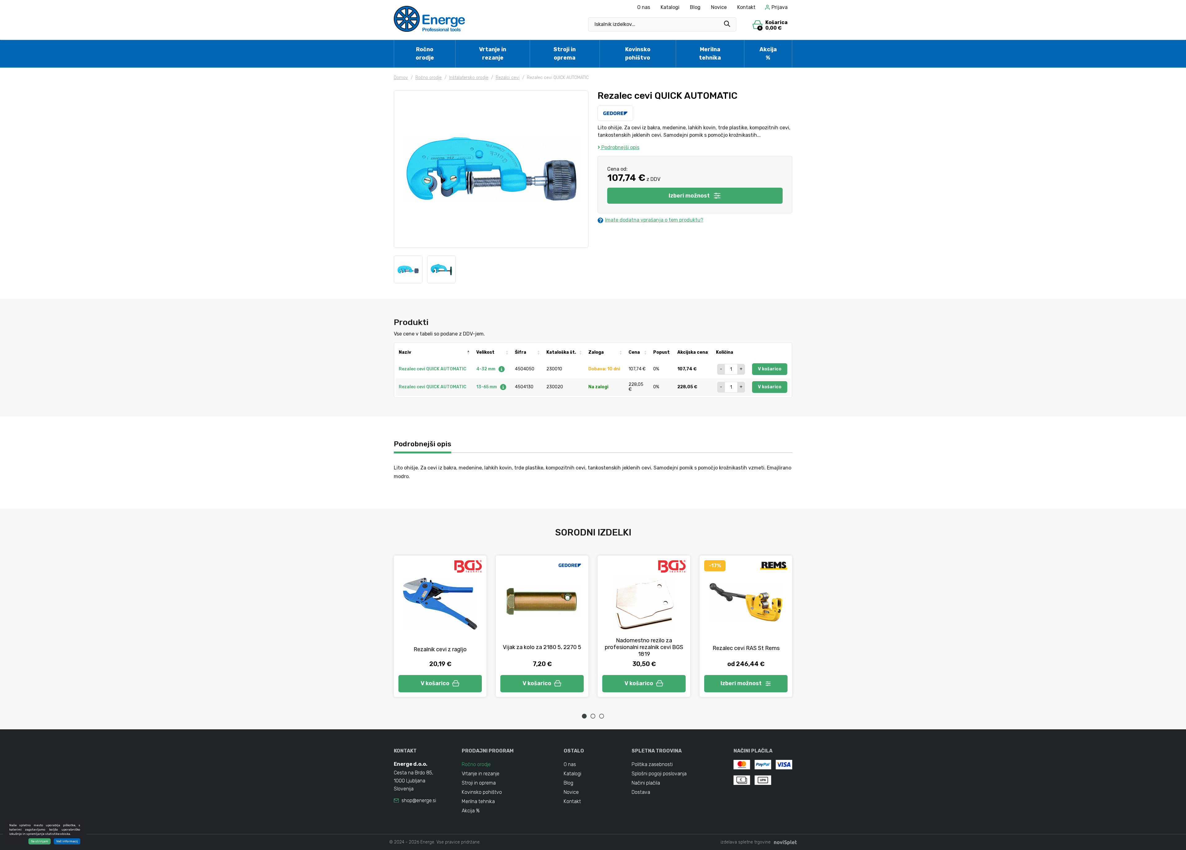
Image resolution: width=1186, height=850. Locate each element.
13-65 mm (487, 387)
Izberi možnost (689, 195)
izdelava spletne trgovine (746, 842)
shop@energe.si (419, 800)
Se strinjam (39, 841)
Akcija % (768, 53)
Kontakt (746, 7)
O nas (643, 7)
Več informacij (67, 841)
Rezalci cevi (507, 77)
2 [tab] (593, 716)
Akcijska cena (692, 352)
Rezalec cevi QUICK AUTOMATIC (432, 369)
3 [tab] (601, 716)
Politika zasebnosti (652, 764)
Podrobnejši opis (619, 147)
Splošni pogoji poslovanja (659, 774)
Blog (695, 7)
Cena (634, 352)
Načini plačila (646, 783)
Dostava (641, 792)
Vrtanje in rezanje (492, 53)
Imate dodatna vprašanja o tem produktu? (654, 220)
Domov (401, 77)
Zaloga (596, 352)
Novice (719, 7)
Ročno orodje (425, 53)
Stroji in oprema (564, 53)
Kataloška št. (561, 352)
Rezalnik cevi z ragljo (440, 649)
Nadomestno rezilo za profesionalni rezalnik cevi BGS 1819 (644, 647)
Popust (661, 352)
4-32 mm (486, 369)
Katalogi (670, 7)
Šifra (520, 352)
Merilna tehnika (710, 53)
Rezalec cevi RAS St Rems (746, 648)
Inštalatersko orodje (468, 77)
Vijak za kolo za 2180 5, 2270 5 (542, 647)
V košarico (769, 369)
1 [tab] (584, 716)
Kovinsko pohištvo (637, 53)
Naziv (405, 352)
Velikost (485, 352)
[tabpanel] (440, 626)
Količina (724, 352)
